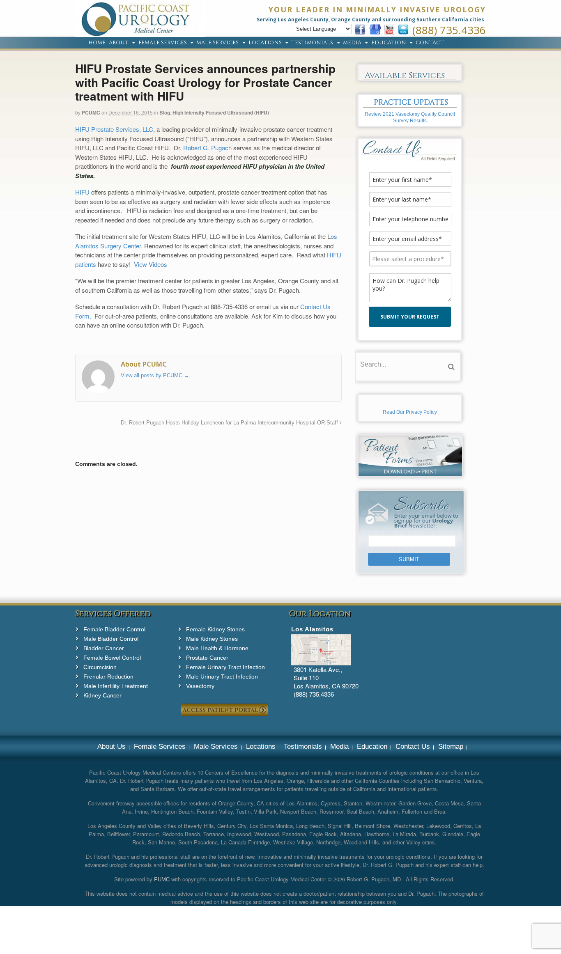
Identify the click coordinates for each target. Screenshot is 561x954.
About (119, 43)
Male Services (217, 43)
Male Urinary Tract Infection (222, 676)
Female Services (162, 43)
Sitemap (450, 746)
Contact (430, 43)
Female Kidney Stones (215, 629)
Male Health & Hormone (217, 648)
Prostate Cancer (207, 657)
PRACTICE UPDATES (411, 102)
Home (97, 43)
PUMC (162, 879)
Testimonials (312, 43)
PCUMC (91, 112)
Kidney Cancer (102, 695)
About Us (111, 746)
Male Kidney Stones (212, 638)
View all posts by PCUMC (155, 375)
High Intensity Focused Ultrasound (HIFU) (220, 112)
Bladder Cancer (103, 648)
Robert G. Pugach (207, 147)
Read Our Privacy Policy (410, 412)
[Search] (451, 367)
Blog (164, 112)
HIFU (82, 192)
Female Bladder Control (114, 629)
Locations (265, 43)
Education (388, 43)
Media (352, 43)
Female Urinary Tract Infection (225, 667)
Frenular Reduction (108, 676)
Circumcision (100, 667)
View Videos (150, 264)
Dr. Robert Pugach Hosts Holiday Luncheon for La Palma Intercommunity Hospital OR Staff (230, 423)
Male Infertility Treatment (115, 686)
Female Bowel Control (112, 657)
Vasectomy (200, 686)
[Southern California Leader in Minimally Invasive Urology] (140, 32)
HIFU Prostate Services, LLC (114, 129)
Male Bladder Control (110, 638)
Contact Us (412, 746)
